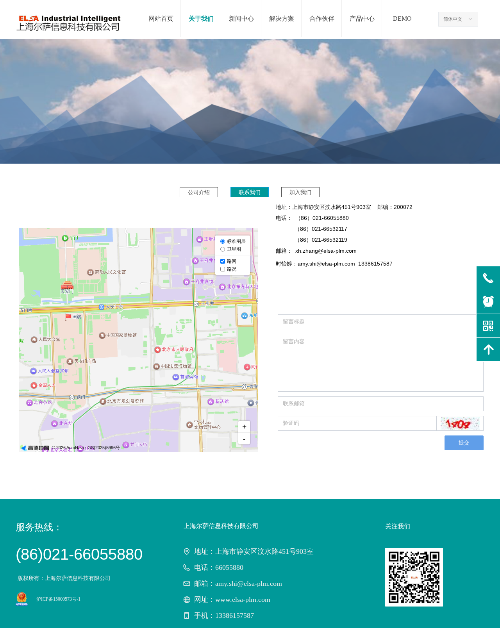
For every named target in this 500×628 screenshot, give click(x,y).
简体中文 (452, 19)
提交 (464, 443)
